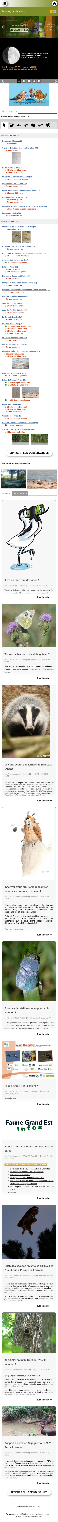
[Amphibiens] (33, 125)
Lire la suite (43, 597)
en (54, 11)
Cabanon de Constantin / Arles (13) (16, 260)
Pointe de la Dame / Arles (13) (14, 404)
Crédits (39, 1506)
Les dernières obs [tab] (9, 111)
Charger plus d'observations (29, 453)
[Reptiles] (26, 125)
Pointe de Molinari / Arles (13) (14, 380)
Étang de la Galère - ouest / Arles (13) (17, 297)
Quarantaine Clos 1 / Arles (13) (14, 184)
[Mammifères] (11, 125)
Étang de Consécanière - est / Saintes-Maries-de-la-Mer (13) (26, 290)
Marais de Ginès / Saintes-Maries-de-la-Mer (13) (21, 351)
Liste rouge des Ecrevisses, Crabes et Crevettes (30, 1169)
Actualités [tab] (6, 493)
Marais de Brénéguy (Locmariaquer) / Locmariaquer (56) (24, 206)
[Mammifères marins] (19, 125)
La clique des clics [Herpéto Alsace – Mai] (27, 1178)
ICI (15, 1467)
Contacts (32, 1506)
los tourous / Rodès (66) (11, 213)
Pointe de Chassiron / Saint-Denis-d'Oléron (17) (21, 190)
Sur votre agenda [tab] (20, 493)
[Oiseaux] (4, 125)
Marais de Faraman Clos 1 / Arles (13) (17, 177)
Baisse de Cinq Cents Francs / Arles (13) (18, 246)
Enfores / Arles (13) (10, 267)
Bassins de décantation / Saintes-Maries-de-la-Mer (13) (24, 253)
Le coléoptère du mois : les (27, 1172)
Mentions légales (22, 1506)
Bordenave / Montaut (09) (12, 141)
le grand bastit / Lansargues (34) (15, 197)
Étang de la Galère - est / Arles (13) (16, 276)
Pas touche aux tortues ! (20, 1175)
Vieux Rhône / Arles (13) (12, 416)
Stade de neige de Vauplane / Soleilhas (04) (19, 227)
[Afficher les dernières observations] (14, 116)
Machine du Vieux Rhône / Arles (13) (16, 345)
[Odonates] (40, 125)
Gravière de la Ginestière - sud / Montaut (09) (20, 148)
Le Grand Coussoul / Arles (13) (14, 338)
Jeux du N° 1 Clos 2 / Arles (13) (14, 303)
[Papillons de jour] (47, 125)
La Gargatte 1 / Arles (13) (12, 317)
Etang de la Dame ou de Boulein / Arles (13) (19, 283)
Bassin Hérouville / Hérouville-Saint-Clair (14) (20, 423)
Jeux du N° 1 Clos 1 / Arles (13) (14, 310)
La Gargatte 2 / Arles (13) (12, 168)
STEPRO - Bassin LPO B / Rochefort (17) (18, 430)
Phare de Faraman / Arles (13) (14, 373)
